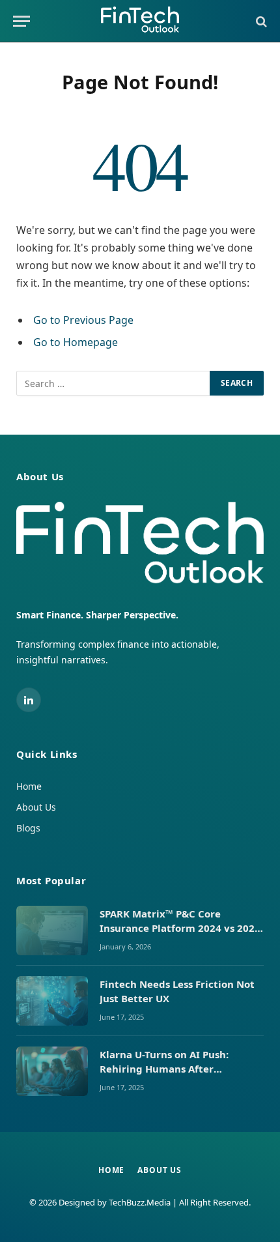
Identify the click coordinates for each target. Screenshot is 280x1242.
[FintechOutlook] (140, 21)
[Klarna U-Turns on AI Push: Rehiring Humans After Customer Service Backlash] (52, 1071)
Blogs (28, 828)
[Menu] (21, 21)
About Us (36, 807)
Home (29, 786)
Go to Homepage (75, 342)
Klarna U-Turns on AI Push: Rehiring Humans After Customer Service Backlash (167, 1068)
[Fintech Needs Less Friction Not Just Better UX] (52, 1001)
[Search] (260, 21)
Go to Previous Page (83, 320)
